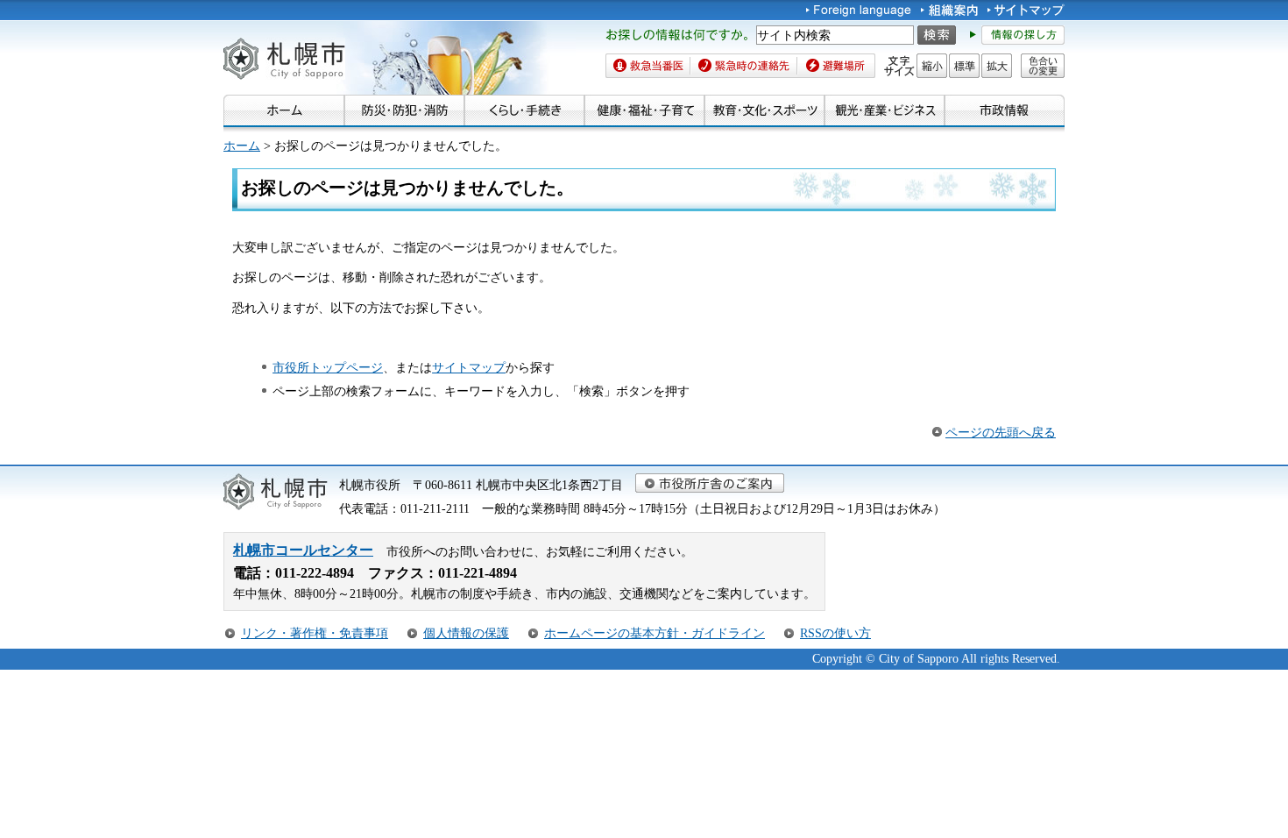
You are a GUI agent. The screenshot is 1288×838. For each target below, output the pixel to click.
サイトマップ (469, 367)
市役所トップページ (327, 367)
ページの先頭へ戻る (1000, 432)
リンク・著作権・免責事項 (314, 633)
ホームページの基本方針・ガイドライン (654, 633)
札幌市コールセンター (303, 550)
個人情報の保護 (466, 633)
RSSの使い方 (835, 633)
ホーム (241, 145)
